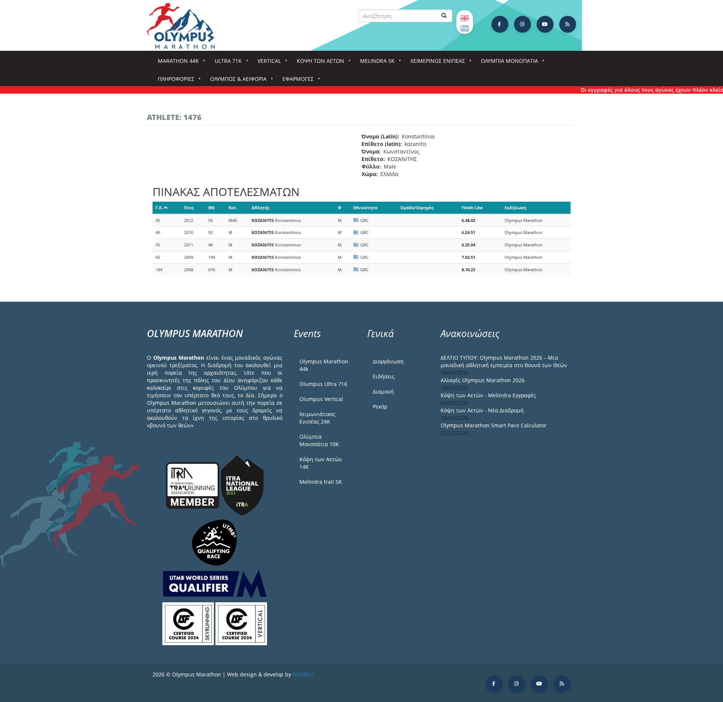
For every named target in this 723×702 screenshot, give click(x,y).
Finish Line (472, 207)
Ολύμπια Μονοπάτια (507, 63)
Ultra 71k (225, 63)
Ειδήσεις (384, 376)
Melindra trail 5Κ (320, 481)
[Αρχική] (184, 26)
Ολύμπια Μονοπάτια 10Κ (319, 440)
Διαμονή (383, 391)
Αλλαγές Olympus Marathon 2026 (483, 380)
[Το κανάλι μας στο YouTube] (545, 24)
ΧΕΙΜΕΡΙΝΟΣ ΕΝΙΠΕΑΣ (435, 63)
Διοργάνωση (388, 361)
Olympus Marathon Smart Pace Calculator (493, 425)
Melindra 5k (375, 63)
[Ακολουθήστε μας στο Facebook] (499, 24)
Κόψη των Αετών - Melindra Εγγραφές (488, 395)
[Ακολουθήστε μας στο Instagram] (522, 24)
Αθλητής (260, 207)
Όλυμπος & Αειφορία (236, 81)
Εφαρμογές (295, 81)
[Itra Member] (193, 484)
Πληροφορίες (173, 81)
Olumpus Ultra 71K (323, 383)
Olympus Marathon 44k (323, 365)
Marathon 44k (176, 63)
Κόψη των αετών (317, 63)
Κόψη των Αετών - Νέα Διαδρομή (482, 410)
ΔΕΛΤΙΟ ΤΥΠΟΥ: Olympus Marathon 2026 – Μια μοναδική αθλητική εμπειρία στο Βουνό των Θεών (504, 361)
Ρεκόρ (380, 406)
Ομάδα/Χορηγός (416, 207)
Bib (211, 207)
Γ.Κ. (159, 207)
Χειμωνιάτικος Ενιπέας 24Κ (317, 417)
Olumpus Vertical (321, 399)
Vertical (266, 63)
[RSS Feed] (567, 24)
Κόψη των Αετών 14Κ (320, 463)
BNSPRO (303, 674)
